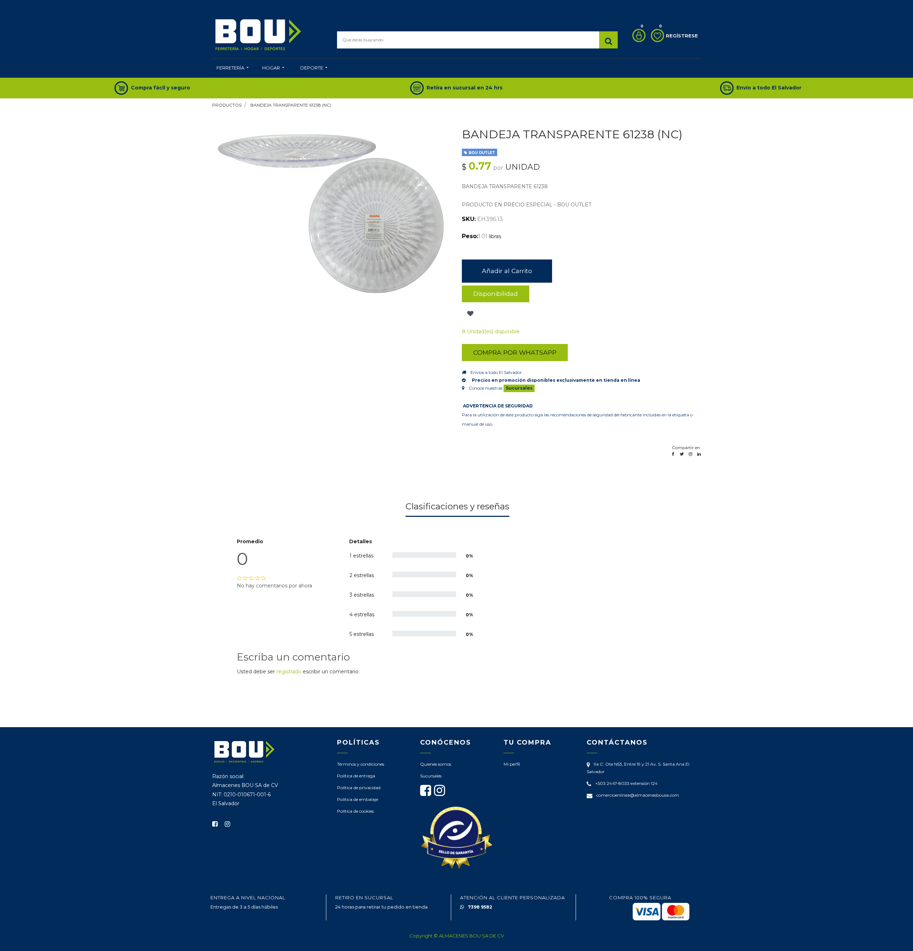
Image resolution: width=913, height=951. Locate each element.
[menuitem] (232, 68)
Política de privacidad (359, 787)
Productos (226, 105)
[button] (469, 313)
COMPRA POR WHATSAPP (514, 352)
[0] (637, 35)
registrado (288, 671)
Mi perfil (512, 764)
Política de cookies (355, 811)
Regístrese (682, 35)
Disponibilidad (495, 293)
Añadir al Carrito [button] (507, 270)
